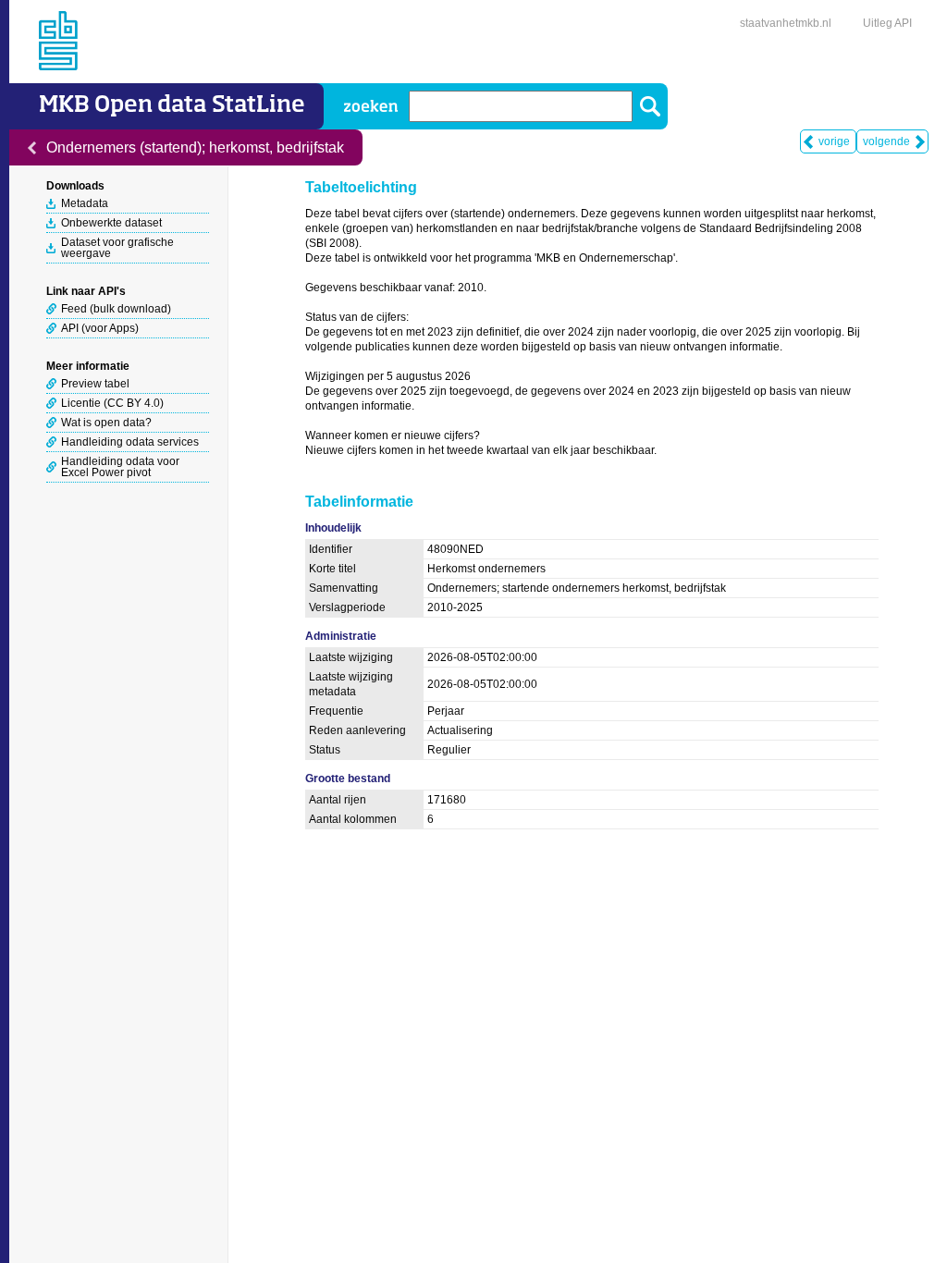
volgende (886, 141)
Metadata (84, 203)
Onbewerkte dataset (111, 222)
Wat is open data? (106, 422)
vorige (834, 141)
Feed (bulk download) (116, 308)
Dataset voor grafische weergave (117, 248)
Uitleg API (887, 23)
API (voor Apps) (100, 328)
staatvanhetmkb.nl (785, 23)
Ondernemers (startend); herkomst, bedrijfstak (195, 147)
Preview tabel (95, 383)
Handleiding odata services (130, 441)
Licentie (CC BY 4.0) (112, 403)
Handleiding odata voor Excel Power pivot (120, 467)
